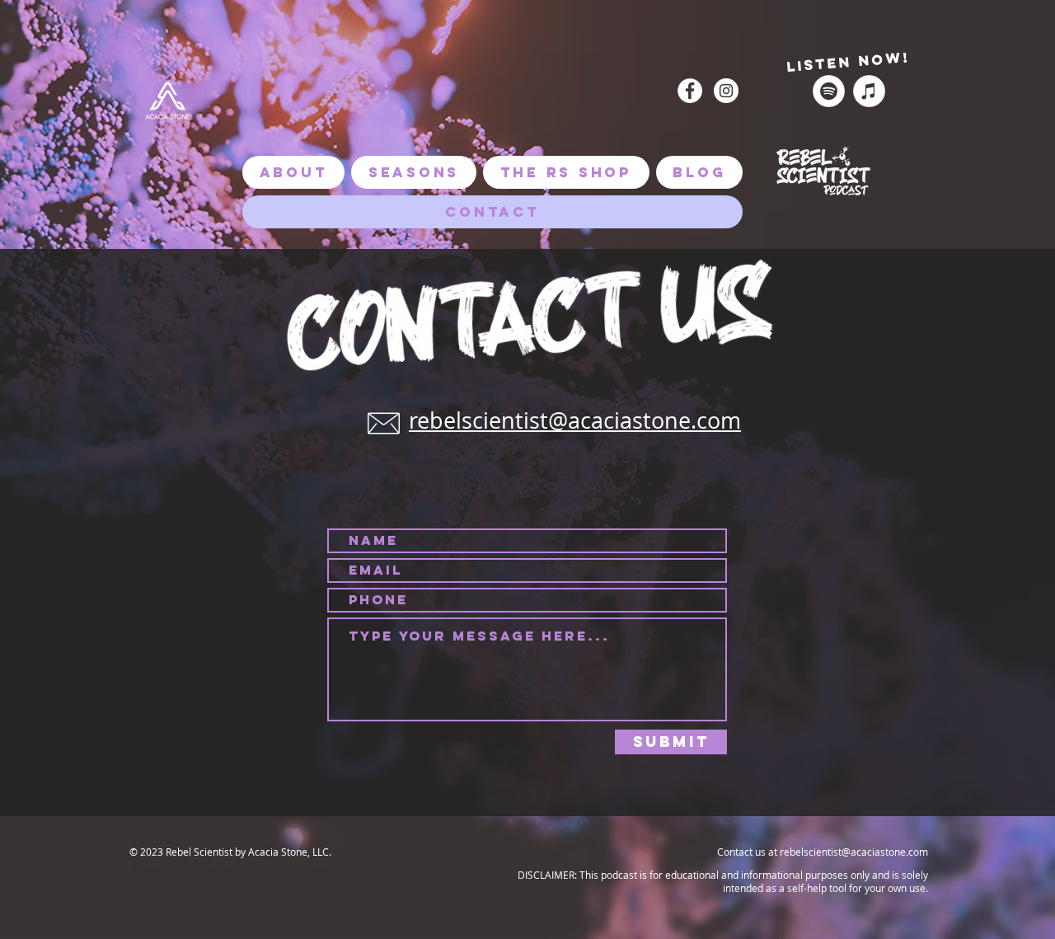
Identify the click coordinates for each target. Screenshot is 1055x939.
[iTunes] (869, 91)
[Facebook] (690, 90)
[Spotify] (829, 91)
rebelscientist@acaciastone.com (575, 420)
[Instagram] (726, 90)
